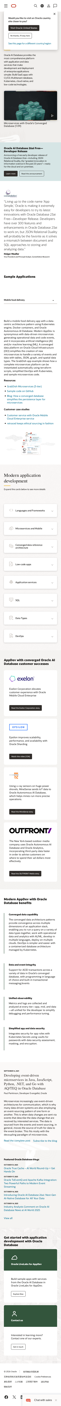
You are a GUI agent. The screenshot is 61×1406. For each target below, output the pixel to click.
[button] (6, 6)
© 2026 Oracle (10, 1371)
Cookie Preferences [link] (42, 1376)
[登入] (49, 6)
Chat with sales (43, 1400)
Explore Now (18, 1294)
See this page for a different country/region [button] (29, 43)
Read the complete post (17, 1140)
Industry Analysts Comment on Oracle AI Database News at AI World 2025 (26, 1208)
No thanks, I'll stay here (20, 36)
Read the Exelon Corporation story (25, 708)
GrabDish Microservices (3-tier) (24, 386)
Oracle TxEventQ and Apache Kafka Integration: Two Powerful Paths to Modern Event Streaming (30, 1183)
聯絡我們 (8, 1386)
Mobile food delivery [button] (14, 300)
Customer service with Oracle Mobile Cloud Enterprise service (27, 417)
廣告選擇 (8, 1381)
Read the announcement (31, 173)
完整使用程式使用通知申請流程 (17, 1376)
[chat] (28, 1400)
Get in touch (18, 1347)
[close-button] (56, 1400)
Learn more (10, 173)
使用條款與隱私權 (31, 1371)
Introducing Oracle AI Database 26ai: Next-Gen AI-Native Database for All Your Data (30, 1196)
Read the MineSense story (22, 811)
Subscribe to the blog (45, 1140)
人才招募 (19, 1381)
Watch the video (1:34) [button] (20, 756)
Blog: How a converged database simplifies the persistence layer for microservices (26, 399)
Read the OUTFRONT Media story (25, 873)
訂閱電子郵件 (32, 1381)
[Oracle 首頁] (13, 6)
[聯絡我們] (55, 6)
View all (8, 1218)
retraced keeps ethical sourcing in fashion (30, 423)
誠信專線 (45, 1381)
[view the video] (30, 106)
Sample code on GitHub (20, 391)
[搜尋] (36, 6)
